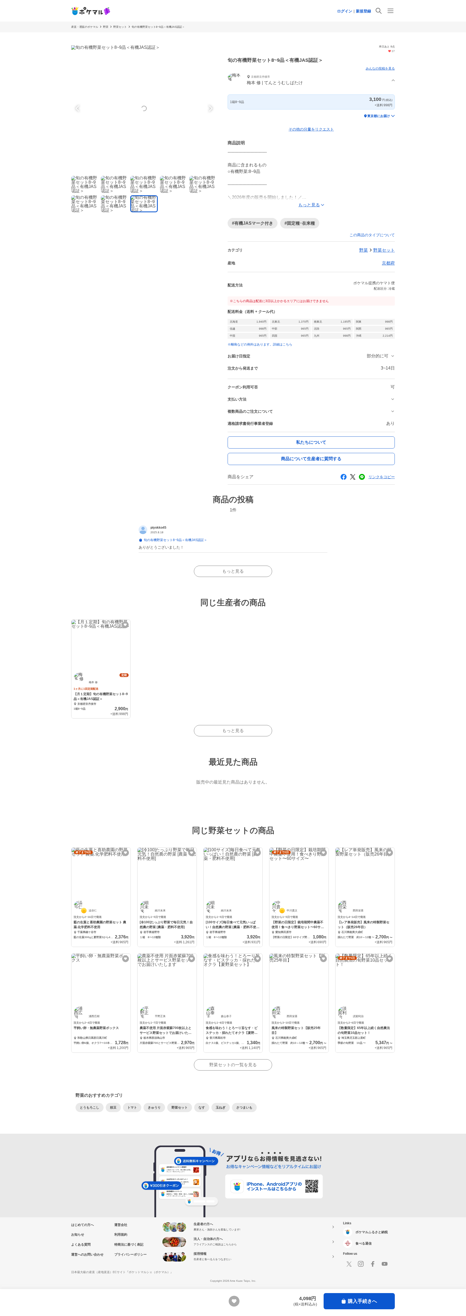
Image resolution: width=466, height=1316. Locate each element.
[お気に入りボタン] (125, 624)
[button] (311, 80)
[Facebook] (373, 1264)
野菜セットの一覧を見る (233, 1064)
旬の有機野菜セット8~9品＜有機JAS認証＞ (158, 26)
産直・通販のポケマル (84, 26)
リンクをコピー (381, 477)
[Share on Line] (362, 477)
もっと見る (233, 571)
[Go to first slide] (210, 108)
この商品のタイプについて (372, 235)
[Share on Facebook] (343, 477)
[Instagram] (361, 1264)
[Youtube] (384, 1264)
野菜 (105, 26)
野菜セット (120, 26)
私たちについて (311, 442)
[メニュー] (390, 10)
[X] (349, 1264)
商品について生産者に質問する (311, 458)
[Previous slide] (78, 108)
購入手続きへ (362, 1301)
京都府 (388, 263)
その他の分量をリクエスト (311, 129)
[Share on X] (352, 477)
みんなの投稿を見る (380, 68)
